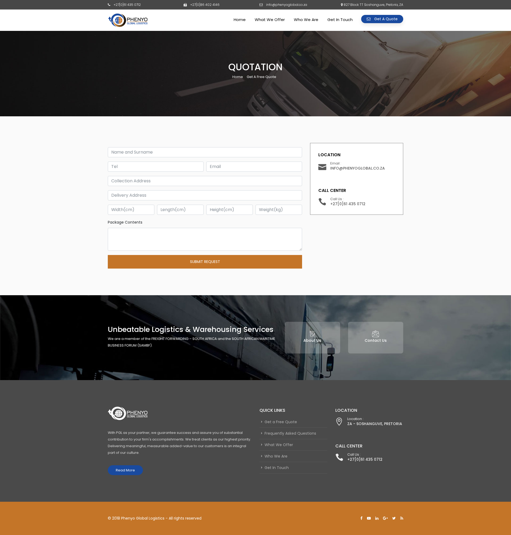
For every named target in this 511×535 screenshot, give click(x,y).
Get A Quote (385, 19)
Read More (125, 470)
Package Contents (125, 222)
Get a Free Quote (281, 422)
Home (240, 19)
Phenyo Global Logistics (142, 518)
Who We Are (306, 19)
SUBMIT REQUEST (205, 261)
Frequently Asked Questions (290, 433)
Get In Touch (340, 19)
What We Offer (270, 19)
